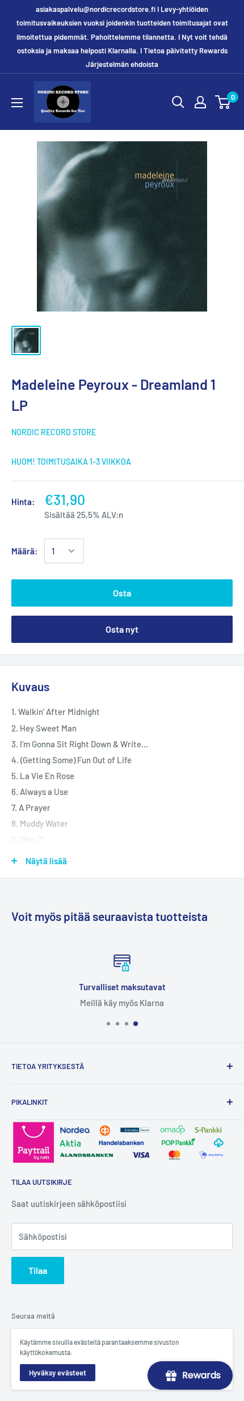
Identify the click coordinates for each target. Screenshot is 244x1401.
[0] (223, 102)
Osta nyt (122, 629)
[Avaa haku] (178, 102)
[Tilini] (200, 102)
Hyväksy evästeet (57, 1372)
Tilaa (37, 1270)
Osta (122, 592)
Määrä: (24, 551)
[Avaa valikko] (17, 102)
